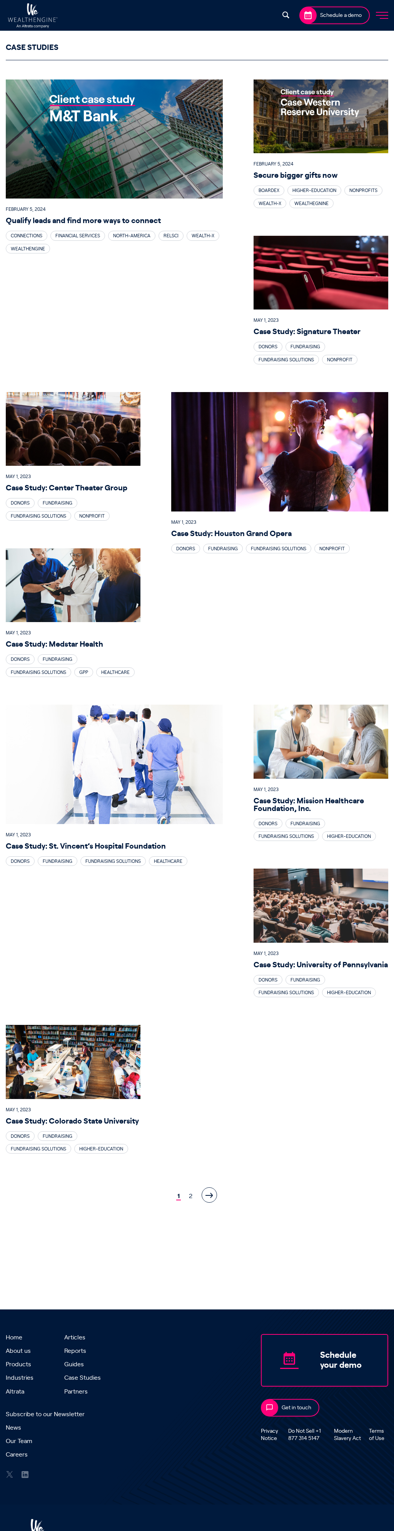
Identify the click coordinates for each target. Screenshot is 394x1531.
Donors (268, 346)
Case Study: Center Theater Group (66, 488)
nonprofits (363, 190)
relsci (171, 235)
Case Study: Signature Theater (307, 332)
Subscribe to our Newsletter (45, 1414)
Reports (75, 1351)
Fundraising (305, 346)
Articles (74, 1337)
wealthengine (28, 249)
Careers (17, 1455)
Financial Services (77, 235)
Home (14, 1337)
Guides (74, 1364)
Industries (19, 1378)
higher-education (314, 190)
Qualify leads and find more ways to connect (84, 221)
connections (26, 235)
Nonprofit (339, 360)
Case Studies (82, 1378)
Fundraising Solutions (286, 360)
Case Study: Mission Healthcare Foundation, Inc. (309, 805)
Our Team (19, 1441)
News (13, 1428)
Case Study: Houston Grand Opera (231, 534)
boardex (269, 190)
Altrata (15, 1392)
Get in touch (296, 1407)
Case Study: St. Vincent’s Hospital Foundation (86, 846)
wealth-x (203, 235)
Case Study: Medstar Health (54, 644)
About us (18, 1351)
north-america (131, 235)
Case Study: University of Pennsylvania (321, 965)
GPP (83, 672)
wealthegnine (311, 203)
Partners (76, 1392)
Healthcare (115, 672)
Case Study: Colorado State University (72, 1121)
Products (18, 1364)
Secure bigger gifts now (296, 175)
